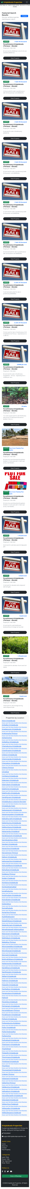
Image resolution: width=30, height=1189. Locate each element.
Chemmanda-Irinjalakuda (11, 759)
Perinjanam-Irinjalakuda (11, 1006)
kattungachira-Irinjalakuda (12, 861)
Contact (4, 1148)
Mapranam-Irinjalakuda (10, 934)
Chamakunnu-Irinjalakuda (11, 746)
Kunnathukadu (7, 908)
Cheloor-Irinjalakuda (9, 755)
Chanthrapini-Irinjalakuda (11, 750)
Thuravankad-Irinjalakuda (11, 1070)
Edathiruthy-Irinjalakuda (11, 793)
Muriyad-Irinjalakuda (9, 955)
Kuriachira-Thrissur (9, 912)
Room (12, 723)
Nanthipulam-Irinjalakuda (11, 972)
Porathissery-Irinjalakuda (11, 1015)
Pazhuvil (5, 997)
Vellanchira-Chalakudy (10, 1104)
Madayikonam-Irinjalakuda (12, 925)
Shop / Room (6, 1163)
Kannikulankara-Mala (10, 840)
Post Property (6, 1149)
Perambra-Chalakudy (10, 1002)
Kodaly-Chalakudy (8, 878)
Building (16, 723)
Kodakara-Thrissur (8, 874)
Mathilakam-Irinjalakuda (11, 938)
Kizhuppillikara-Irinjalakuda (12, 865)
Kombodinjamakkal (9, 887)
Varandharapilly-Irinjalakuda (12, 1095)
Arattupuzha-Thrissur (10, 733)
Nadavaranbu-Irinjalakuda (11, 963)
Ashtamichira (7, 738)
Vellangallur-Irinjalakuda (11, 1108)
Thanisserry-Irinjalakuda (11, 1044)
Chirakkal (5, 772)
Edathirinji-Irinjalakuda (10, 789)
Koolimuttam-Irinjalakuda (11, 895)
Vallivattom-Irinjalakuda (11, 1091)
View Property (15, 58)
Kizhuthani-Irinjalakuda (10, 870)
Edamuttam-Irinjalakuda (11, 784)
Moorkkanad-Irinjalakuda (11, 951)
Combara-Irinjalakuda (10, 776)
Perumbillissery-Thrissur (11, 1010)
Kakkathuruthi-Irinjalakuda (12, 819)
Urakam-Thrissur (8, 1074)
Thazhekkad (6, 1049)
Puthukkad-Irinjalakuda (10, 1040)
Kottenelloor (6, 904)
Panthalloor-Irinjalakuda (11, 989)
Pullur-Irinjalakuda (9, 1027)
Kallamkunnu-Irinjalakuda (11, 823)
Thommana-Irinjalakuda (11, 1057)
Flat (9, 723)
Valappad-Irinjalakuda (10, 1078)
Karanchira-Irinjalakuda (10, 848)
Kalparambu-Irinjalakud (10, 831)
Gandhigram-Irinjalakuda (11, 797)
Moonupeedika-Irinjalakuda (12, 946)
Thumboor (6, 1066)
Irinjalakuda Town (8, 806)
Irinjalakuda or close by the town (14, 802)
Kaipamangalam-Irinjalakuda (12, 814)
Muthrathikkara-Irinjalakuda (12, 959)
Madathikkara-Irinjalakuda (11, 921)
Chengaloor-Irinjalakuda (11, 763)
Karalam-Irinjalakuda (9, 844)
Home (4, 1144)
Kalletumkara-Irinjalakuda (11, 827)
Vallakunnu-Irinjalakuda (10, 1087)
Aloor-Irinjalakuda (8, 721)
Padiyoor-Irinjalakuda (10, 980)
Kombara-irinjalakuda (10, 882)
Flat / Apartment (7, 1161)
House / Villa (5, 1159)
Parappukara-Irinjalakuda (11, 993)
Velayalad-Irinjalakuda (10, 1100)
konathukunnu (7, 891)
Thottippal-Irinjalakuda (10, 1061)
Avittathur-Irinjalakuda (10, 742)
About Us (5, 1146)
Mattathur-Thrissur (9, 942)
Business (24, 723)
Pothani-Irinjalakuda (9, 1019)
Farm (20, 723)
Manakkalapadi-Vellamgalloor (13, 929)
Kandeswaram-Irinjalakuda (12, 836)
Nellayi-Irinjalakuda (9, 976)
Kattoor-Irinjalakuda (9, 857)
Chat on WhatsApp (15, 1176)
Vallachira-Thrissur (9, 1083)
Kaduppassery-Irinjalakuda (12, 810)
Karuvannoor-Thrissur (10, 853)
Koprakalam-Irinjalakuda (11, 899)
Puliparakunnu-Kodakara (11, 1023)
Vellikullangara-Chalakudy (11, 1113)
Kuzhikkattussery (8, 917)
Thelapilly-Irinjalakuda (10, 1053)
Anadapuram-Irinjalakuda (11, 729)
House (3, 723)
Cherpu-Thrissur (8, 767)
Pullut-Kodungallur (9, 1032)
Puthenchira (6, 1036)
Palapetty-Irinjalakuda (10, 985)
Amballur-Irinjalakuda (10, 725)
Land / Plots (5, 1157)
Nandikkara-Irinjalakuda (11, 968)
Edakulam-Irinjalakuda (10, 780)
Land (7, 723)
